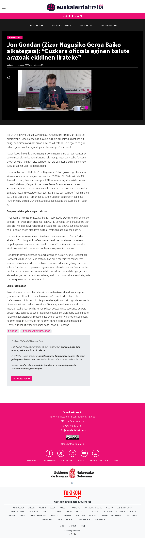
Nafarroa (44, 331)
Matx (62, 526)
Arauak (82, 460)
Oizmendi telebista (111, 515)
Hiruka (54, 515)
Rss (116, 460)
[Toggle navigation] (4, 7)
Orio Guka (131, 515)
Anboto (76, 508)
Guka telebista (38, 515)
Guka (22, 515)
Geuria (96, 512)
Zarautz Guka (64, 519)
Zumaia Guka (83, 519)
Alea (52, 508)
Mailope (80, 515)
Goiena (108, 512)
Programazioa (109, 25)
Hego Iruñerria (30, 331)
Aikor (31, 508)
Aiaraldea (18, 508)
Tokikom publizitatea (72, 530)
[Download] (9, 77)
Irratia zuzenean (61, 25)
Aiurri (42, 508)
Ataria (109, 508)
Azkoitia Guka (16, 512)
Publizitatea (67, 460)
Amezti (63, 508)
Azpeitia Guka (124, 508)
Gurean (72, 526)
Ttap (83, 526)
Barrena (33, 512)
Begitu (46, 512)
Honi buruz (33, 460)
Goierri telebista (126, 512)
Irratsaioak (36, 25)
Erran (58, 512)
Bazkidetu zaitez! (21, 378)
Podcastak (86, 25)
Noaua (92, 515)
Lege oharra (49, 460)
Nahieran (72, 16)
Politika (12, 331)
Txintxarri (46, 519)
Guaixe (11, 515)
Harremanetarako (100, 460)
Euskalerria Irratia (77, 512)
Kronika (67, 515)
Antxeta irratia (93, 508)
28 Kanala (99, 519)
